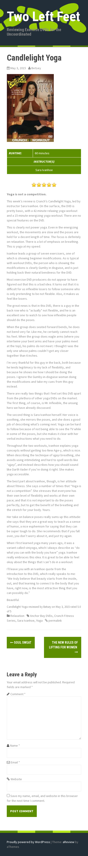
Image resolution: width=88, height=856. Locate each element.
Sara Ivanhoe (26, 620)
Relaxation (17, 616)
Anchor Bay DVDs (41, 616)
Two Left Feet (43, 16)
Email (15, 762)
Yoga (39, 620)
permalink (55, 620)
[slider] (44, 184)
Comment (17, 694)
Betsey (36, 68)
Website (16, 779)
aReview (68, 842)
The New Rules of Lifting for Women (63, 645)
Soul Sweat (22, 642)
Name (15, 745)
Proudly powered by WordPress (28, 842)
